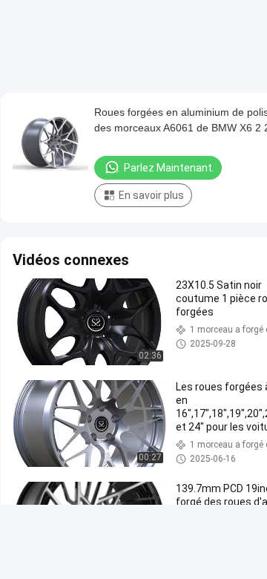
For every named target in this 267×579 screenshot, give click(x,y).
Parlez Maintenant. (169, 168)
